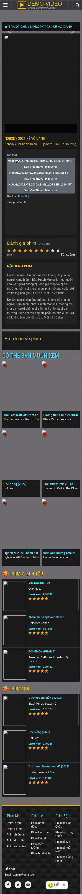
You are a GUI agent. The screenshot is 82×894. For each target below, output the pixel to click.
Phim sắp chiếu (16, 846)
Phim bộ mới (15, 828)
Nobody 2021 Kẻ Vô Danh (51, 26)
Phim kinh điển (16, 840)
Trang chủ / (18, 26)
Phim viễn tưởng (37, 846)
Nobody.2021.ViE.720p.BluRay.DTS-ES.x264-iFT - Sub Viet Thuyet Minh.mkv (40, 175)
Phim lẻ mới (14, 823)
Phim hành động (38, 824)
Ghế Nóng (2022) (14, 484)
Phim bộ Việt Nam (63, 849)
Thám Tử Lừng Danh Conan (46, 617)
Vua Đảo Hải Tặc (39, 582)
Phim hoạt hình (40, 853)
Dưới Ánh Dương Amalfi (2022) (48, 766)
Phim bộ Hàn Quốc (63, 824)
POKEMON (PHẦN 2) (41, 651)
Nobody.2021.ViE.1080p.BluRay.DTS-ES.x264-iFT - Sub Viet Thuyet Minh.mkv (40, 187)
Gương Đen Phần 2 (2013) (60, 415)
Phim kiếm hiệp (40, 832)
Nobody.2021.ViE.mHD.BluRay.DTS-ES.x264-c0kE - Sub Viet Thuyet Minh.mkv (41, 163)
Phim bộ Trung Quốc (64, 834)
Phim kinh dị (38, 838)
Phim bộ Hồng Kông (64, 859)
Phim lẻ (23, 196)
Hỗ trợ (59, 885)
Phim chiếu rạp (16, 834)
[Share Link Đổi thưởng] (60, 144)
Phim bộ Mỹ (62, 841)
